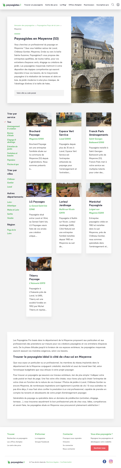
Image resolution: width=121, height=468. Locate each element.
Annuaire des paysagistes (24, 25)
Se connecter (68, 445)
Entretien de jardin (12, 147)
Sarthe (10, 214)
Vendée (10, 218)
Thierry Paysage (34, 277)
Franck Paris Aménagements (98, 133)
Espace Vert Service (66, 133)
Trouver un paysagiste (33, 5)
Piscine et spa (13, 164)
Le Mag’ (63, 5)
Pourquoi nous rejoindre (72, 438)
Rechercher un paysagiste (17, 438)
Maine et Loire (13, 209)
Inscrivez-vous (99, 448)
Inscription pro (103, 5)
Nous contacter (69, 449)
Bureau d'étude (10, 134)
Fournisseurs (89, 5)
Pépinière (11, 160)
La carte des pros (14, 445)
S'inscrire (66, 442)
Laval (9, 186)
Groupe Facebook (42, 442)
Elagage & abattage (11, 141)
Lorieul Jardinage (65, 203)
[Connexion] (118, 4)
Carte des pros (51, 5)
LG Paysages (37, 201)
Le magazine (40, 438)
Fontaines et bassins (12, 154)
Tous (9, 122)
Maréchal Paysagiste (95, 203)
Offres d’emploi (75, 5)
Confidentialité (65, 462)
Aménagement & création (13, 127)
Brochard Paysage (34, 133)
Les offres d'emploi (14, 442)
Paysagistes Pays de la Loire (48, 25)
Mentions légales (52, 462)
